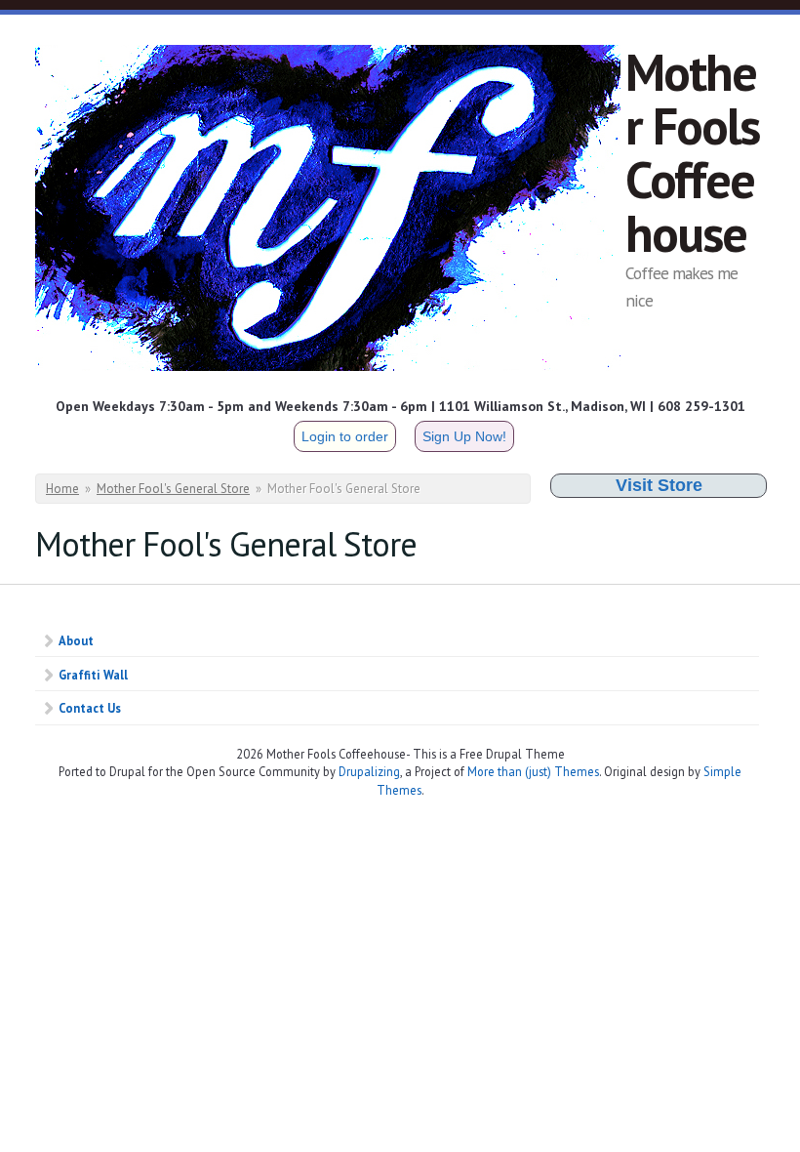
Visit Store (659, 485)
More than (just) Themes (533, 771)
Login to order (344, 436)
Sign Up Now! (464, 436)
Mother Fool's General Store (173, 488)
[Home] (330, 211)
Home (62, 488)
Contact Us (90, 708)
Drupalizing (369, 771)
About (76, 640)
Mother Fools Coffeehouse (692, 152)
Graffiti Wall (93, 674)
